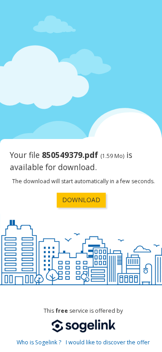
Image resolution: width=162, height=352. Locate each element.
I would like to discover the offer (108, 342)
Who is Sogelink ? (39, 342)
